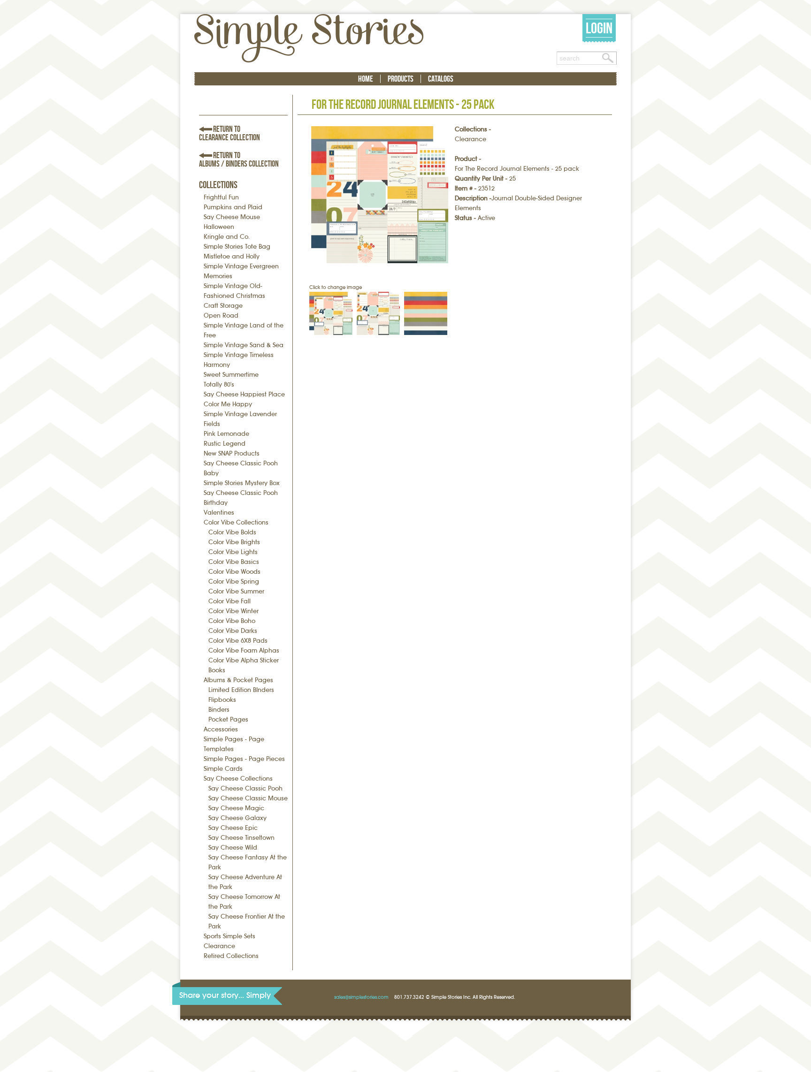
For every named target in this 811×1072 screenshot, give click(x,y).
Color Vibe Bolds (232, 532)
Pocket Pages (228, 719)
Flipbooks (222, 700)
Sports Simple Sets (229, 936)
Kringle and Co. (227, 237)
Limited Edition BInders (241, 690)
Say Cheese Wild (232, 848)
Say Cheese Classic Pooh (245, 788)
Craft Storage (223, 306)
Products (400, 79)
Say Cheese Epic (233, 828)
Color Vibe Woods (234, 572)
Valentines (219, 513)
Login (599, 28)
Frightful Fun (221, 197)
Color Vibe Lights (233, 552)
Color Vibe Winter (233, 611)
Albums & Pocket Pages (238, 680)
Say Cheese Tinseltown (241, 838)
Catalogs (440, 79)
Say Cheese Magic (236, 808)
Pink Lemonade (226, 434)
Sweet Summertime (231, 375)
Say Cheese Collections (238, 779)
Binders (219, 710)
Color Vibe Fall (229, 601)
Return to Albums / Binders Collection (239, 159)
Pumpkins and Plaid (233, 207)
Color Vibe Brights (234, 542)
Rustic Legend (224, 444)
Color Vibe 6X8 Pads (238, 641)
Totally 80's (219, 384)
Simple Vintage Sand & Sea (243, 345)
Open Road (221, 315)
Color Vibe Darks (232, 631)
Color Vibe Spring (233, 581)
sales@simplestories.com (361, 997)
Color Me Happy (228, 404)
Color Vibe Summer (236, 591)
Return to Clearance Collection (229, 133)
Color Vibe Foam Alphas (243, 650)
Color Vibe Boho (231, 621)
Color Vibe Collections (236, 522)
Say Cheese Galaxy (237, 818)
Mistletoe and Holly (232, 256)
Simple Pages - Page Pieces (244, 759)
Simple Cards (223, 769)
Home (365, 79)
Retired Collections (231, 956)
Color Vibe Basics (233, 562)
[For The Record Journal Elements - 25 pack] (379, 194)
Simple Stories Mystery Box (242, 483)
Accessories (221, 729)
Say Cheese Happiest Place (244, 394)
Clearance (219, 946)
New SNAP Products (232, 453)
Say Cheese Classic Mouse (248, 798)
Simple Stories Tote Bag (237, 247)
